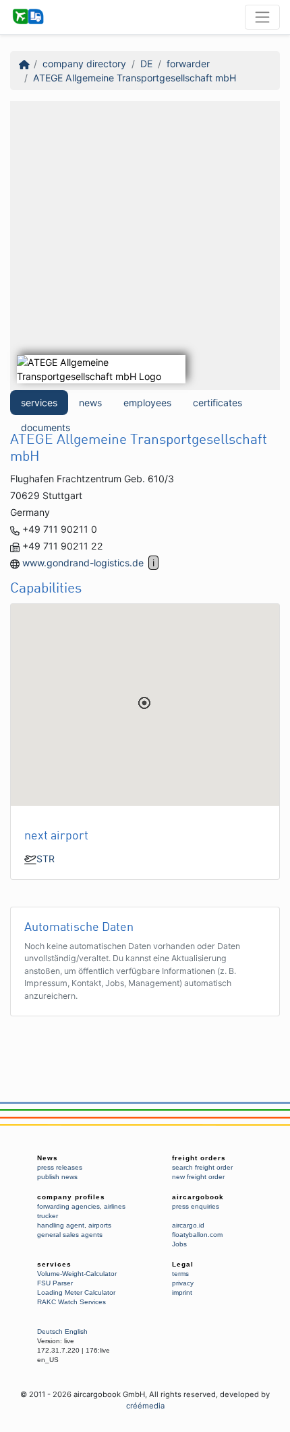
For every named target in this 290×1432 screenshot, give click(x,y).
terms (180, 1273)
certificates (217, 402)
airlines (114, 1206)
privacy (183, 1283)
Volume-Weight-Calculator (77, 1273)
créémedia (145, 1405)
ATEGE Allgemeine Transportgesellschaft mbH (134, 77)
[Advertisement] (145, 245)
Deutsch (50, 1331)
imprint (182, 1292)
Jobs (179, 1244)
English (76, 1331)
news (90, 402)
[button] (144, 702)
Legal (183, 1264)
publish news (57, 1176)
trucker (47, 1215)
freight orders (199, 1158)
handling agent (60, 1225)
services (39, 402)
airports (99, 1225)
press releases (59, 1167)
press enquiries (195, 1206)
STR (45, 858)
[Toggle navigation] (262, 17)
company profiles (71, 1197)
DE (146, 63)
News (47, 1158)
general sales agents (70, 1234)
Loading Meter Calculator (76, 1292)
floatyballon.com (197, 1234)
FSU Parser (55, 1283)
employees (147, 402)
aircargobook (198, 1197)
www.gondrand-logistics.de (83, 562)
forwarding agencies (68, 1206)
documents (45, 427)
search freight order (202, 1167)
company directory (84, 63)
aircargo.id (188, 1225)
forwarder (188, 63)
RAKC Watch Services (71, 1302)
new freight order (198, 1176)
